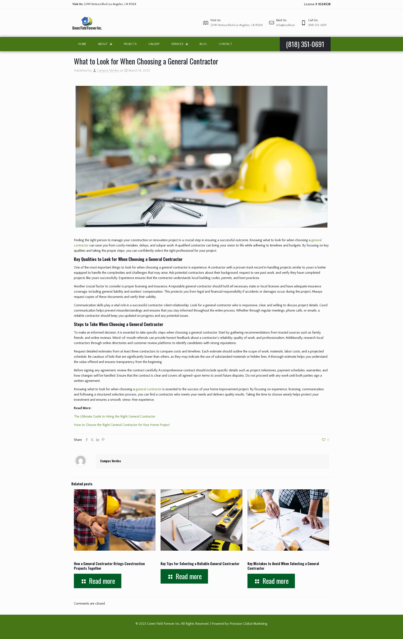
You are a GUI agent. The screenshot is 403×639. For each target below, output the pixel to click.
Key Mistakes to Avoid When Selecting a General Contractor (283, 566)
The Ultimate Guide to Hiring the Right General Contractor (114, 416)
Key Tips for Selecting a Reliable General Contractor (200, 563)
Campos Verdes (108, 70)
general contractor (149, 389)
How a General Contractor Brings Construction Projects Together (109, 566)
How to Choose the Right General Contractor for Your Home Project (122, 425)
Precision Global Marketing (248, 624)
